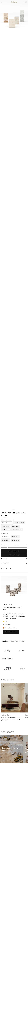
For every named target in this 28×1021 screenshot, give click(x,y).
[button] (11, 632)
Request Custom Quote (14, 551)
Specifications (4, 563)
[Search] (23, 2)
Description (4, 559)
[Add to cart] (17, 546)
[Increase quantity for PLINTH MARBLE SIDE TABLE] (6, 546)
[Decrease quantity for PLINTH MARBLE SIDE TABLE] (2, 546)
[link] (11, 752)
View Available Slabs (14, 555)
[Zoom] (14, 17)
